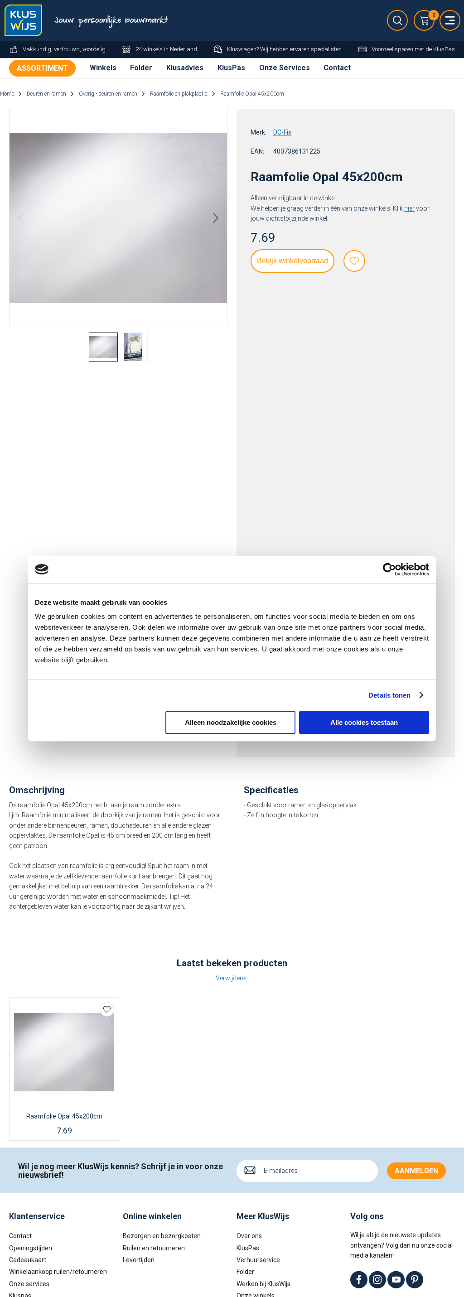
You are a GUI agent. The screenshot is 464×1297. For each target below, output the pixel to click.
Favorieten (354, 261)
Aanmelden (416, 1171)
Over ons (249, 1235)
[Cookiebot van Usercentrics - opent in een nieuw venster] (389, 569)
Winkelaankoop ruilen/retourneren (58, 1271)
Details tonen (389, 695)
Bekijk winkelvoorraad (292, 261)
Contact (337, 67)
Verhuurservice (258, 1259)
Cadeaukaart (27, 1259)
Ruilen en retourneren (154, 1248)
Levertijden (139, 1259)
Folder (141, 67)
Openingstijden (30, 1248)
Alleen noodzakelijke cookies (230, 722)
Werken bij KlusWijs (263, 1283)
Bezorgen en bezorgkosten (162, 1235)
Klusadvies (184, 67)
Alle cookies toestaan (364, 722)
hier (409, 208)
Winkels (103, 67)
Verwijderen (232, 978)
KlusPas (231, 67)
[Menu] (449, 20)
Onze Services (284, 67)
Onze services (29, 1283)
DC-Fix (282, 132)
